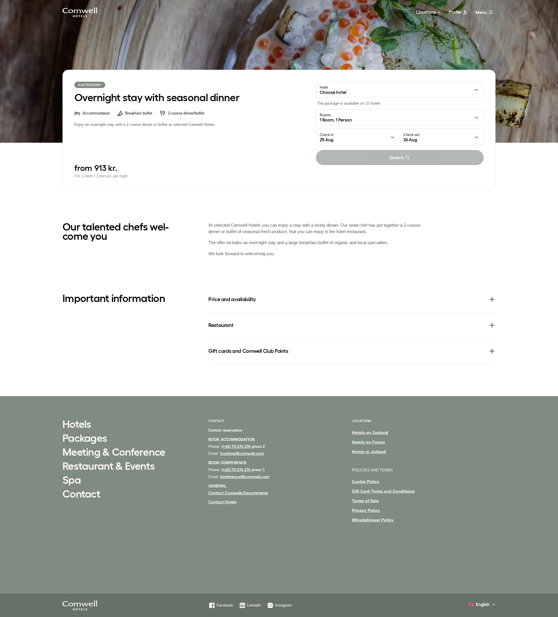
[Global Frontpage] (79, 605)
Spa (71, 480)
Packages (84, 438)
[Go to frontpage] (79, 12)
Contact (81, 494)
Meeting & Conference (113, 452)
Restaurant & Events (108, 466)
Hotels (76, 424)
